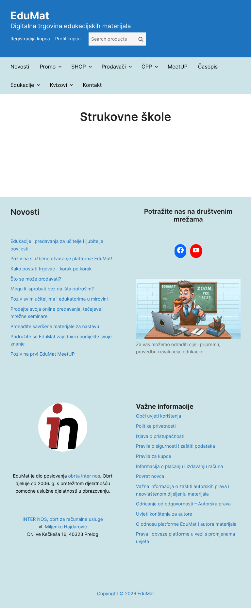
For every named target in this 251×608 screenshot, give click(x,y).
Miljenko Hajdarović (66, 527)
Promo (48, 66)
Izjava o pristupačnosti (160, 436)
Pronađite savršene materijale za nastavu (54, 326)
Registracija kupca (30, 39)
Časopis (208, 66)
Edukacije (22, 85)
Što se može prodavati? (35, 279)
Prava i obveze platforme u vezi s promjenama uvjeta (185, 537)
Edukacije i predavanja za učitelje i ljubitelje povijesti (56, 245)
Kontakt (92, 85)
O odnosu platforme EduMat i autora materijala (186, 524)
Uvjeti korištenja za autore (164, 514)
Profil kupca (68, 39)
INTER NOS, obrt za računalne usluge (63, 519)
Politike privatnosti (156, 426)
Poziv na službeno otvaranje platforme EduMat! (61, 259)
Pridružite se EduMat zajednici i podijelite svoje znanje (61, 340)
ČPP (147, 66)
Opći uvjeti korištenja (158, 416)
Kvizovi (58, 85)
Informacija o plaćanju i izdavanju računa (179, 466)
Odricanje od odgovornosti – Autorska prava (183, 504)
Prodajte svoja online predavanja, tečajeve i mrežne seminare (57, 313)
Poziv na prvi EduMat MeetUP (42, 354)
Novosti (19, 66)
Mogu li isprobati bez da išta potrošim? (52, 289)
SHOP (78, 66)
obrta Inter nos (84, 476)
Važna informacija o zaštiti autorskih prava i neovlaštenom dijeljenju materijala (182, 490)
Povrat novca (150, 476)
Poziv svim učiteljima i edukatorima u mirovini (59, 299)
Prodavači (114, 66)
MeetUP (178, 66)
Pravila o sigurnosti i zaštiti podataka (175, 446)
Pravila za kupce (153, 456)
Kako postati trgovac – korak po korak (51, 269)
